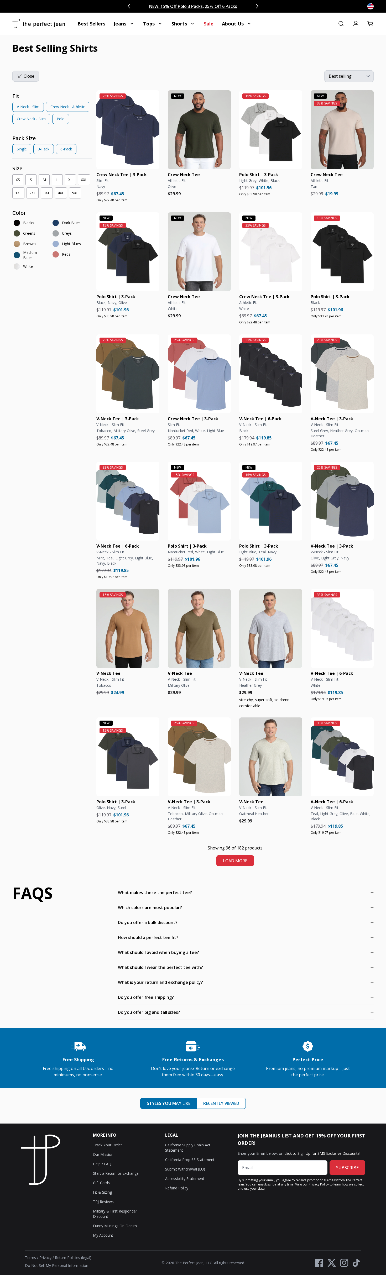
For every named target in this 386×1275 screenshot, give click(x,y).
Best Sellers (91, 23)
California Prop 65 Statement (190, 1159)
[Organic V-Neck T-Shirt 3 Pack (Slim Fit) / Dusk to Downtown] (342, 501)
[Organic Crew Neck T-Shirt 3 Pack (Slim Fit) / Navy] (127, 129)
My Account (103, 1235)
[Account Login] (355, 24)
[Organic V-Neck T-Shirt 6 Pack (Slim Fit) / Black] (270, 373)
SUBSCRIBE (347, 1168)
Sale (208, 23)
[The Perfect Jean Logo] (38, 24)
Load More (235, 861)
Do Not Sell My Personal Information (56, 1265)
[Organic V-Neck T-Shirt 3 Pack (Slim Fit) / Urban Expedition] (127, 373)
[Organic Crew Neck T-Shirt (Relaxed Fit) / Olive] (199, 129)
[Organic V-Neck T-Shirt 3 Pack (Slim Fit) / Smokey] (342, 373)
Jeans (120, 23)
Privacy (45, 1257)
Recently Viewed (221, 1103)
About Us (233, 23)
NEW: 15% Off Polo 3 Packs (176, 6)
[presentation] (52, 109)
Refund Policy (176, 1187)
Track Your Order (107, 1144)
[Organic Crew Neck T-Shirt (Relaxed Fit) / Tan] (342, 129)
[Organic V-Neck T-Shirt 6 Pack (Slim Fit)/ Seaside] (127, 501)
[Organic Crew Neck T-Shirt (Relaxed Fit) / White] (199, 251)
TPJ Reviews (103, 1201)
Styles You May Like (168, 1103)
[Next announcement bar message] (257, 6)
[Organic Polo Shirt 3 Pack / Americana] (199, 501)
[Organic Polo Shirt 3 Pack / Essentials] (270, 129)
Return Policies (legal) (73, 1257)
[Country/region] (370, 6)
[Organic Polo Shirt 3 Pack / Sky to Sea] (270, 501)
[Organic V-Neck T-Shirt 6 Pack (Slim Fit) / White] (342, 628)
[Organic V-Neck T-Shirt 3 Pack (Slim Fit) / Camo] (199, 756)
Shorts (179, 23)
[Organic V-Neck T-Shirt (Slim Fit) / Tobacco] (127, 628)
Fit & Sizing (102, 1192)
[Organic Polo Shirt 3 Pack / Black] (342, 251)
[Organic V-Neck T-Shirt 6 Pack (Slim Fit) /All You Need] (342, 756)
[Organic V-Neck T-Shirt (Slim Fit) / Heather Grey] (270, 628)
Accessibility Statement (184, 1178)
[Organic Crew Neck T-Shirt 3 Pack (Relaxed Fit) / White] (270, 251)
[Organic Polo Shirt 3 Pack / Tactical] (127, 251)
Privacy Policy (319, 1184)
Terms (30, 1257)
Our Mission (103, 1154)
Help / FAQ (102, 1163)
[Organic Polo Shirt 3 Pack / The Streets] (127, 756)
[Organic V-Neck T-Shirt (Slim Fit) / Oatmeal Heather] (270, 756)
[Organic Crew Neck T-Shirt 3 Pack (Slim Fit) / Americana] (199, 373)
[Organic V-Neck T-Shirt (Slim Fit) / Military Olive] (199, 628)
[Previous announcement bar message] (129, 6)
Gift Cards (101, 1182)
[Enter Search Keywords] (341, 24)
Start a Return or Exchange (116, 1173)
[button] (370, 24)
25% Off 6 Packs (221, 6)
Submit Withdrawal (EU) (185, 1169)
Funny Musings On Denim (115, 1225)
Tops (149, 23)
